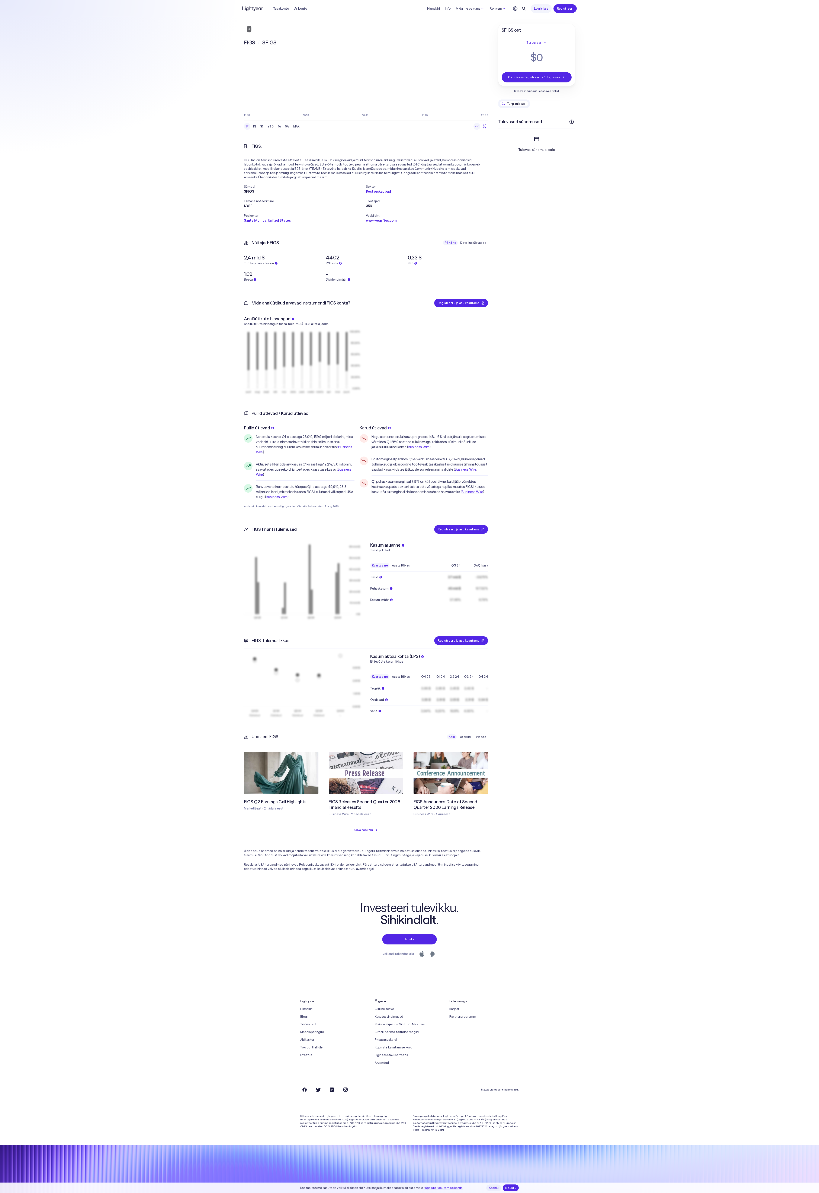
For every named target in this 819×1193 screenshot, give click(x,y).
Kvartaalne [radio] (380, 565)
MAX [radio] (296, 126)
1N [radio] (254, 126)
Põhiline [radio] (450, 243)
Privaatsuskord (386, 1040)
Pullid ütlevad (257, 427)
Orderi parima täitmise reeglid (397, 1032)
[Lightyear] (253, 8)
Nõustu (510, 1188)
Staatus (306, 1055)
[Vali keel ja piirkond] (515, 8)
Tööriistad (308, 1024)
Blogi (304, 1017)
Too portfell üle (311, 1047)
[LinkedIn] (332, 1089)
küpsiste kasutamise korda (443, 1188)
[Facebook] (304, 1089)
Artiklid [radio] (465, 737)
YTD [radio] (270, 126)
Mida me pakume (468, 8)
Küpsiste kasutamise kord (393, 1047)
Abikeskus (307, 1040)
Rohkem (496, 8)
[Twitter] (318, 1089)
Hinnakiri (433, 8)
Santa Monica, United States (267, 220)
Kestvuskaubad (378, 191)
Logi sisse (541, 8)
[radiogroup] (272, 126)
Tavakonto (281, 8)
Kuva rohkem (363, 830)
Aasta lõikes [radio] (401, 565)
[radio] (476, 126)
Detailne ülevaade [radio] (473, 243)
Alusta (409, 939)
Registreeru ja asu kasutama (458, 303)
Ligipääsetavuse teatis (391, 1055)
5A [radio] (287, 126)
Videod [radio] (481, 737)
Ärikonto (300, 8)
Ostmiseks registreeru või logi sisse (534, 77)
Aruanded (382, 1063)
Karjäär (454, 1009)
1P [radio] (247, 126)
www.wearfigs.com (381, 220)
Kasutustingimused (389, 1017)
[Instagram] (345, 1089)
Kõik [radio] (452, 737)
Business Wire (277, 497)
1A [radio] (279, 126)
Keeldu (494, 1188)
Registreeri (565, 8)
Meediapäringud (312, 1032)
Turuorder (534, 43)
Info (448, 8)
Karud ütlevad (373, 427)
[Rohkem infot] (571, 121)
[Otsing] (524, 8)
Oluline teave (384, 1009)
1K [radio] (261, 126)
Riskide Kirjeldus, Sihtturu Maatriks (400, 1024)
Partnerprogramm (462, 1017)
